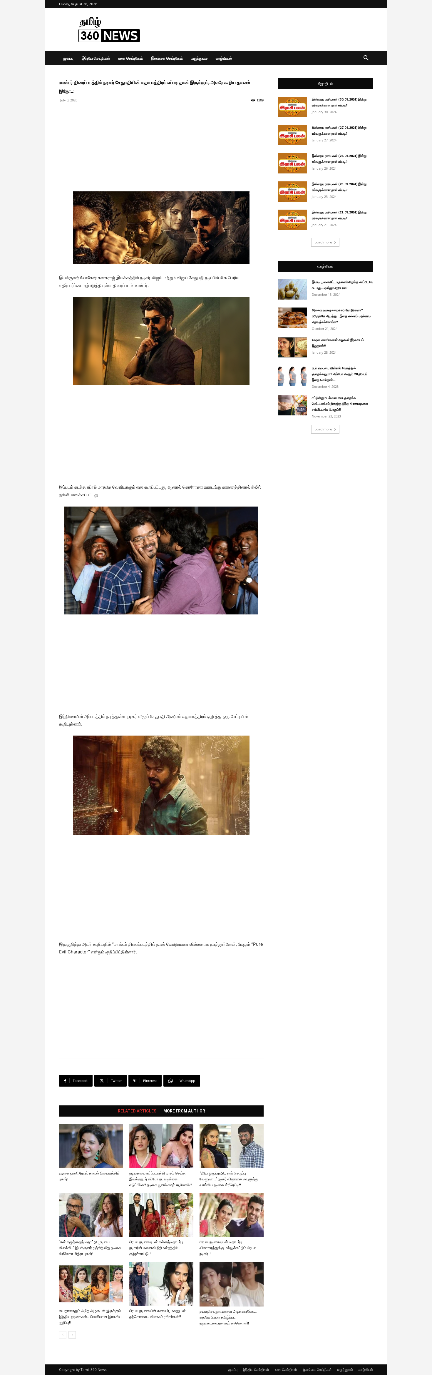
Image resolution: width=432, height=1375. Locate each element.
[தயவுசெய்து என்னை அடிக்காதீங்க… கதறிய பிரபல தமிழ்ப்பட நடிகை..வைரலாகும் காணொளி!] (232, 1284)
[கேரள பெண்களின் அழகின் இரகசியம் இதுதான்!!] (292, 347)
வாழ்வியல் (224, 58)
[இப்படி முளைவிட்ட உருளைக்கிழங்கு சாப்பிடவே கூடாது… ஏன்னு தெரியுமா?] (292, 289)
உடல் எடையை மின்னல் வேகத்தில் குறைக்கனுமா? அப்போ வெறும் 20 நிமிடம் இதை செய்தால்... (339, 374)
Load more (323, 242)
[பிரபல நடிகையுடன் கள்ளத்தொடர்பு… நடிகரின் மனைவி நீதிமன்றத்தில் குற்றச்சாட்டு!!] (161, 1215)
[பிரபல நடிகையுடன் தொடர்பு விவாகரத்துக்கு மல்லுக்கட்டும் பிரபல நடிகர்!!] (232, 1215)
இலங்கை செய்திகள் (167, 58)
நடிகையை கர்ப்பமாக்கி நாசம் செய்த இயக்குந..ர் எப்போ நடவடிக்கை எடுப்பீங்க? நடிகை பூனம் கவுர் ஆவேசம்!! (160, 1179)
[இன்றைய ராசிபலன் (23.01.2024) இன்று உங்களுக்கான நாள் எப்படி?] (292, 191)
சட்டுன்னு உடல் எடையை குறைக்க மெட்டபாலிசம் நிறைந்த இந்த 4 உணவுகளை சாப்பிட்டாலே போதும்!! (340, 404)
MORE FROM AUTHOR (184, 1111)
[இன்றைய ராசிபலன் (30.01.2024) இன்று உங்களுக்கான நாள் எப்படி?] (292, 107)
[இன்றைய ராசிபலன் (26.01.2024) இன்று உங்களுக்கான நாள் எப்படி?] (292, 163)
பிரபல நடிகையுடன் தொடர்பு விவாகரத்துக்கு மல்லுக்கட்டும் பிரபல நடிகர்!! (228, 1248)
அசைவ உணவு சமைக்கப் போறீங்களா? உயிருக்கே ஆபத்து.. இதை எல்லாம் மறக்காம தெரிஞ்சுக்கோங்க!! (341, 316)
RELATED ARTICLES (137, 1111)
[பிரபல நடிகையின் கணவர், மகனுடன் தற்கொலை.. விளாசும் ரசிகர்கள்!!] (161, 1284)
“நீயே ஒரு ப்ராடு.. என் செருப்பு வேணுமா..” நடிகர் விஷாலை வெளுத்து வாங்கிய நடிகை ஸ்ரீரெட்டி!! (229, 1179)
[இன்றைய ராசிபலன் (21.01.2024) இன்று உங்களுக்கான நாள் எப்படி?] (292, 220)
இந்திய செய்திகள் (96, 58)
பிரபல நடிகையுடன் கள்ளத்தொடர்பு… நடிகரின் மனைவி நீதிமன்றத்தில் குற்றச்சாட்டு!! (157, 1248)
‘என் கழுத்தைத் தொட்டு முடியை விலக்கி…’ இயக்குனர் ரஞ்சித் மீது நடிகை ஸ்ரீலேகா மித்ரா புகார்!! (90, 1248)
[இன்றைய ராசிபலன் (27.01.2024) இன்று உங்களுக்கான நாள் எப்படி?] (292, 135)
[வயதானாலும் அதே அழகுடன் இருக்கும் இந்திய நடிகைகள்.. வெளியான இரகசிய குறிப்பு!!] (91, 1284)
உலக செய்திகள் (130, 58)
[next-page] (72, 1335)
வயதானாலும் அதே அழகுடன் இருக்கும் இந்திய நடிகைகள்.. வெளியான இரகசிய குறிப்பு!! (90, 1317)
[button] (366, 58)
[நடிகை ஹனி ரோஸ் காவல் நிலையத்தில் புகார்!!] (91, 1146)
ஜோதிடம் (325, 84)
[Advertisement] (266, 29)
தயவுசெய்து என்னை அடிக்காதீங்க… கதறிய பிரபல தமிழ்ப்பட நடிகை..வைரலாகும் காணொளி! (228, 1317)
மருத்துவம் (199, 58)
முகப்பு (68, 58)
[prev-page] (62, 1335)
